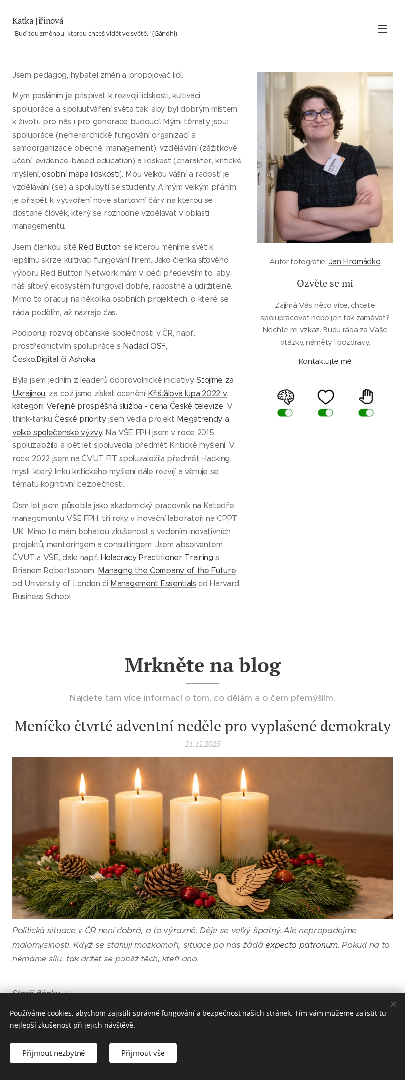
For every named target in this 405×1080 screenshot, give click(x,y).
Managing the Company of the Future (167, 570)
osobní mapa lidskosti (80, 174)
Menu (383, 28)
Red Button (100, 247)
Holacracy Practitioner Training (157, 557)
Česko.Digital (35, 359)
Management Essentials (153, 583)
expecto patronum (301, 944)
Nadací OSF (144, 346)
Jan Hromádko (355, 261)
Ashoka (82, 359)
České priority (80, 419)
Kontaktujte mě (325, 361)
